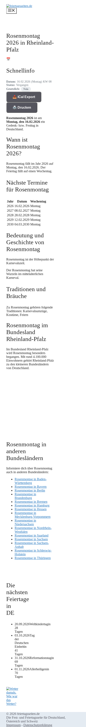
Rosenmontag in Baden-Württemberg (31, 481)
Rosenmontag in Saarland (31, 535)
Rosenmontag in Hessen (31, 509)
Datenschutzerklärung (37, 725)
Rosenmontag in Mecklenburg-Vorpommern (33, 514)
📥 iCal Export (24, 97)
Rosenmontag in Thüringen (33, 558)
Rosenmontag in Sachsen (31, 539)
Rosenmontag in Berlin (30, 490)
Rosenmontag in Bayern (31, 486)
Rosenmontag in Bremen (31, 501)
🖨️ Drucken (22, 107)
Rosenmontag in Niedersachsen (25, 522)
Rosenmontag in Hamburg (32, 505)
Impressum (13, 725)
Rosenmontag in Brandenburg (25, 496)
